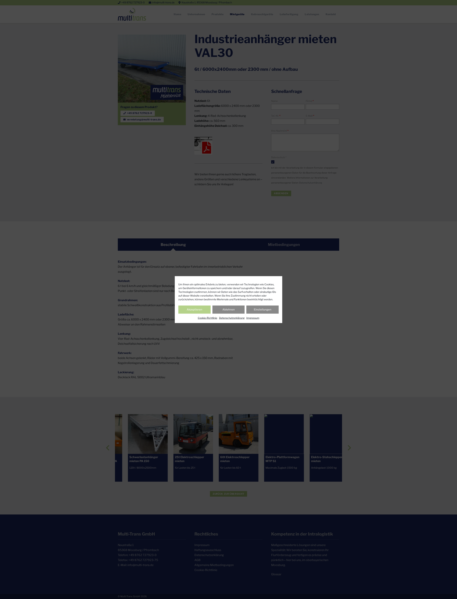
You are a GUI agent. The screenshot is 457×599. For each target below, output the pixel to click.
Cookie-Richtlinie (207, 317)
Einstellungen (262, 309)
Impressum (252, 317)
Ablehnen (228, 309)
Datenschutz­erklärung (232, 317)
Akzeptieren (194, 309)
